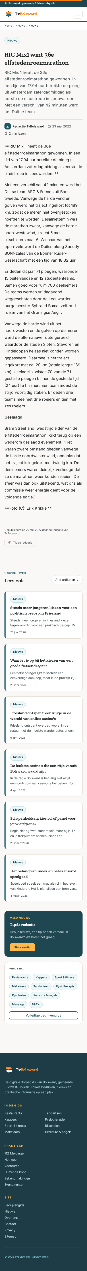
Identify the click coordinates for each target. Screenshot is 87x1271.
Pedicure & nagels (45, 995)
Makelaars (19, 986)
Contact (10, 1224)
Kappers (41, 977)
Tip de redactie (22, 542)
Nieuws (20, 25)
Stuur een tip (22, 947)
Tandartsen (41, 986)
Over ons (11, 1217)
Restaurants (20, 977)
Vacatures (11, 1166)
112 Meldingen (14, 1153)
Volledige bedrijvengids (43, 1015)
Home (8, 25)
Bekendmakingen (17, 1178)
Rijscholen (19, 995)
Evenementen (14, 1184)
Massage (18, 1004)
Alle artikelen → (67, 579)
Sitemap (10, 1236)
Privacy (9, 1230)
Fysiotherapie (65, 986)
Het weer (11, 1159)
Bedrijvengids (14, 1205)
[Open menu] (78, 14)
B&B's (36, 1004)
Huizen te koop (15, 1172)
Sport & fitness (64, 977)
